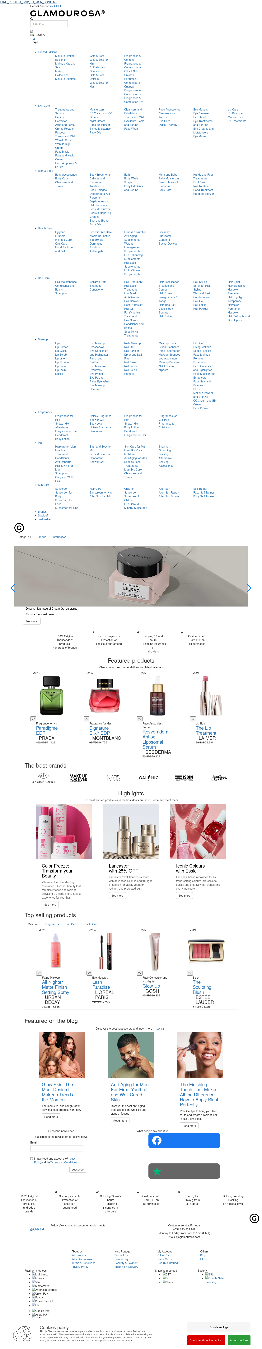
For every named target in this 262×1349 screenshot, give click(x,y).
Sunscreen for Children (132, 498)
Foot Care (199, 182)
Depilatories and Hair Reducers (100, 203)
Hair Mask (130, 293)
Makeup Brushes (169, 362)
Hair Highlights (237, 297)
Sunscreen (61, 488)
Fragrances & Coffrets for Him (133, 100)
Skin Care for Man (135, 446)
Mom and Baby (168, 174)
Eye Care (164, 121)
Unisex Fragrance (100, 416)
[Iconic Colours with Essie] (198, 831)
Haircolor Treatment (234, 291)
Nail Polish (130, 366)
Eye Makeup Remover (97, 387)
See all (160, 1029)
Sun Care (43, 485)
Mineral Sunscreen (135, 508)
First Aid (60, 236)
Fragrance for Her (135, 435)
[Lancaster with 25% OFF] (131, 831)
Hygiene (60, 232)
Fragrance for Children (167, 425)
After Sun (164, 488)
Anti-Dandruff (132, 297)
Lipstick (59, 374)
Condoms (165, 239)
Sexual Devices (168, 243)
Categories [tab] (24, 537)
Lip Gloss (61, 351)
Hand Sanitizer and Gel (64, 249)
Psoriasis (95, 247)
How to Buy (121, 1259)
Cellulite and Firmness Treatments (97, 182)
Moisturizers (97, 109)
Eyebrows (96, 370)
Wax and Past (201, 293)
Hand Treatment (203, 190)
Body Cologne (98, 190)
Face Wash (131, 128)
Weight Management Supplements (132, 247)
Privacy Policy (80, 1267)
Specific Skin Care (101, 232)
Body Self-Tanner (203, 496)
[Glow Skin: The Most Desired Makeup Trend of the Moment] (62, 1055)
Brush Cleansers (169, 347)
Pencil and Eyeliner (96, 360)
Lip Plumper (62, 362)
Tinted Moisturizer (101, 128)
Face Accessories (169, 109)
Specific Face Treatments (132, 463)
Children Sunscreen (130, 490)
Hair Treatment (133, 282)
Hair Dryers (166, 293)
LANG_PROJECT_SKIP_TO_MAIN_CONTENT (28, 2)
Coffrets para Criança (97, 69)
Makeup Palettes (65, 79)
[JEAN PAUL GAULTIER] (219, 778)
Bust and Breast (99, 220)
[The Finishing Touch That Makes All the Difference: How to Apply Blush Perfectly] (200, 1055)
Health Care (45, 228)
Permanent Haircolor (234, 310)
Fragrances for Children (168, 418)
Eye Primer (96, 374)
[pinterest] (38, 1229)
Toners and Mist (65, 136)
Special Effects (202, 351)
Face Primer (200, 408)
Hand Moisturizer (203, 194)
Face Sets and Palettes (202, 383)
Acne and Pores (65, 125)
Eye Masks (200, 136)
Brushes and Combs (166, 287)
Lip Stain (60, 370)
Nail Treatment (202, 186)
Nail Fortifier (131, 351)
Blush (196, 389)
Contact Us (121, 1255)
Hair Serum (131, 320)
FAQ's (204, 1259)
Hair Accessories (169, 282)
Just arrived (45, 519)
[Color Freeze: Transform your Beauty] (64, 831)
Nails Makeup (132, 343)
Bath (127, 174)
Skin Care (44, 105)
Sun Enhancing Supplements (133, 257)
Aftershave (61, 427)
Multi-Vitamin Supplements (132, 272)
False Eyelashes (100, 381)
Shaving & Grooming (165, 448)
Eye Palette (97, 377)
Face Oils (95, 132)
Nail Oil (128, 347)
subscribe (78, 1169)
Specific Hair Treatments (131, 333)
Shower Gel (62, 423)
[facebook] (41, 1229)
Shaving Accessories (166, 463)
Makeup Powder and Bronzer (203, 395)
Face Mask (62, 151)
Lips (57, 343)
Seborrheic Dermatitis (96, 241)
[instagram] (34, 1229)
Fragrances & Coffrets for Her (133, 92)
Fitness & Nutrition (135, 232)
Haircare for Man (65, 446)
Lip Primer (61, 347)
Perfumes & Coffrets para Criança (132, 82)
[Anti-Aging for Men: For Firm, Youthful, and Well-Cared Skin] (131, 1055)
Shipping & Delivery (126, 1267)
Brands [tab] (41, 537)
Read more (51, 1117)
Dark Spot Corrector (61, 119)
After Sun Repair (169, 492)
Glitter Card (164, 1255)
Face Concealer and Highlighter (203, 368)
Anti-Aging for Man (135, 458)
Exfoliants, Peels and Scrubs (134, 123)
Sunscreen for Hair (101, 492)
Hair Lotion (200, 305)
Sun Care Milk (132, 504)
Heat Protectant (133, 305)
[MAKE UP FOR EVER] (78, 778)
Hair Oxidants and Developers (239, 318)
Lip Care (233, 109)
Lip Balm (60, 366)
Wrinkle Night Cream (63, 146)
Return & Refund (167, 1263)
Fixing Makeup (202, 347)
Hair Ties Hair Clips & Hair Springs (167, 308)
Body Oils (95, 224)
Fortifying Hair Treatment (132, 314)
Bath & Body (45, 171)
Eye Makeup (200, 109)
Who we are (79, 1255)
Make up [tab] (33, 924)
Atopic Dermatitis (100, 236)
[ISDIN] (183, 778)
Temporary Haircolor (234, 303)
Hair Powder (200, 308)
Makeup (43, 339)
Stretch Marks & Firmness (168, 184)
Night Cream (97, 121)
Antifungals (96, 251)
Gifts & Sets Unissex (97, 77)
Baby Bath (165, 190)
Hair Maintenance (66, 282)
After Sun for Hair (100, 496)
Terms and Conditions (63, 1162)
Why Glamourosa (82, 1259)
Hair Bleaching (237, 285)
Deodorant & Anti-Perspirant (100, 195)
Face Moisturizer (100, 125)
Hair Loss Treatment (130, 287)
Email (33, 1142)
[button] (13, 588)
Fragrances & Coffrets (132, 57)
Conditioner (97, 289)
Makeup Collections (61, 73)
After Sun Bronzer (169, 496)
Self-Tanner (200, 488)
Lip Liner (60, 358)
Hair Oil (128, 308)
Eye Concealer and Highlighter (99, 352)
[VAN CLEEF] (43, 778)
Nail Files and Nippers (167, 368)
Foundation (200, 362)
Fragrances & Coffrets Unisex (133, 65)
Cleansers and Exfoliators (133, 111)
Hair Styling (200, 282)
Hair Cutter (165, 316)
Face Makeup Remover (201, 356)
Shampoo (61, 293)
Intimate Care (63, 239)
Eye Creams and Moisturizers (203, 130)
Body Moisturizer (100, 209)
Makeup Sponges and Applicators (169, 356)
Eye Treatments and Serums (203, 123)
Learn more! (110, 625)
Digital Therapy (168, 125)
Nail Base (130, 362)
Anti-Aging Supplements (132, 237)
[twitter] (43, 1229)
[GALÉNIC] (148, 778)
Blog (203, 1255)
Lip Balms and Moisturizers (236, 115)
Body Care (61, 178)
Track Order (164, 1259)
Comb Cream (201, 297)
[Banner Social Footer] (184, 1140)
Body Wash (131, 178)
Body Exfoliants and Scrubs (133, 188)
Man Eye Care (133, 469)
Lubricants (165, 236)
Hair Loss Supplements (132, 264)
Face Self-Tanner (203, 492)
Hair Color (234, 282)
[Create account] (34, 38)
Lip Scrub (61, 354)
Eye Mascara (98, 366)
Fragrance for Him (66, 431)
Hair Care (44, 278)
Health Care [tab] (91, 924)
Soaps (128, 182)
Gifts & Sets (97, 56)
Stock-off (43, 515)
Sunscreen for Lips (66, 508)
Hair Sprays (131, 301)
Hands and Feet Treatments (203, 176)
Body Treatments (100, 174)
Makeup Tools (167, 343)
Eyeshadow (97, 347)
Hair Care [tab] (71, 924)
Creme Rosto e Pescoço (64, 130)
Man (40, 442)
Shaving (164, 454)
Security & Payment (126, 1263)
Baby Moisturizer (169, 178)
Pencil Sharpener (169, 351)
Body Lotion (62, 439)
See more (50, 904)
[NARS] (113, 778)
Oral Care (61, 243)
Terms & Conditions (83, 1263)
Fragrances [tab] (52, 924)
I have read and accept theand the (55, 1160)
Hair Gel (198, 301)
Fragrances (45, 412)
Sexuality (164, 232)
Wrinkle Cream (64, 140)
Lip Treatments (237, 121)
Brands (42, 511)
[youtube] (31, 1229)
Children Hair (98, 282)
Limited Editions (47, 52)
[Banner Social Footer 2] (184, 1171)
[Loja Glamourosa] (131, 13)
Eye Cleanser (201, 113)
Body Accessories (66, 174)
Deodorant (61, 435)
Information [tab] (59, 537)
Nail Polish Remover (130, 372)
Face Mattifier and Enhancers (204, 375)
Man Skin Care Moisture (133, 452)
